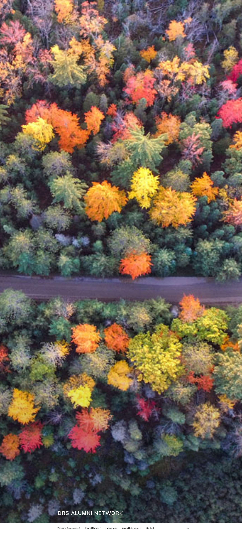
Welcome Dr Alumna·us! (68, 528)
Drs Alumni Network (90, 513)
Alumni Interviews (130, 528)
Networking (111, 528)
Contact (150, 528)
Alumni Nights (91, 528)
